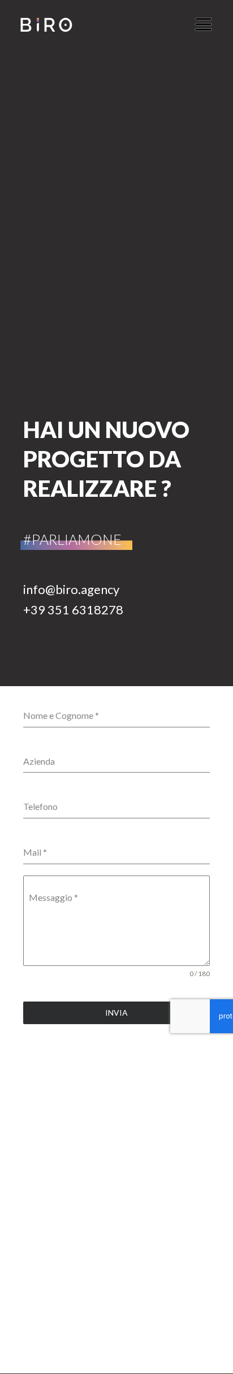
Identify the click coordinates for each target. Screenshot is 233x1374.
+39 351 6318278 (73, 609)
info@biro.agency (71, 589)
